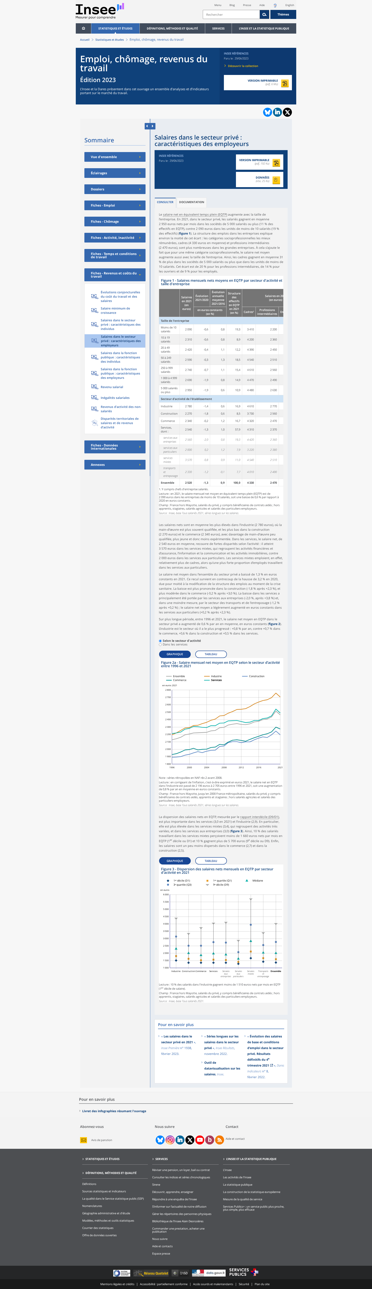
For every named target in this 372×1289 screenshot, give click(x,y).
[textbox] (231, 14)
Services (218, 28)
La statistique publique (237, 1184)
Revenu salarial (112, 387)
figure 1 (185, 233)
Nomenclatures (92, 1206)
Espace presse (161, 1253)
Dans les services (175, 644)
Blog (232, 5)
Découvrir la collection (243, 66)
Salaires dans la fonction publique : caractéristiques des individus (120, 357)
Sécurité (244, 1284)
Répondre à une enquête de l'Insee (174, 1199)
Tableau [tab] (211, 654)
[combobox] (249, 14)
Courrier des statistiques (97, 1228)
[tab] (165, 202)
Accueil (85, 40)
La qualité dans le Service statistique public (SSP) (113, 1198)
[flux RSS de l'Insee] (219, 1140)
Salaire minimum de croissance (115, 310)
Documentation (191, 202)
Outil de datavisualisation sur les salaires (222, 1068)
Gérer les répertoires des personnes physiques (181, 1214)
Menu (217, 5)
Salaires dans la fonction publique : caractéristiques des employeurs (120, 373)
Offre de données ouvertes (99, 1235)
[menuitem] (83, 28)
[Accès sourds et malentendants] (275, 7)
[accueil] (83, 28)
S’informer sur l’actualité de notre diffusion (179, 1206)
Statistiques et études (115, 28)
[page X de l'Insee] (190, 1140)
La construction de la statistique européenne (251, 1192)
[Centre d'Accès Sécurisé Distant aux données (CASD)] (181, 1276)
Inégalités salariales (115, 398)
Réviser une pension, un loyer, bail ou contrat (181, 1170)
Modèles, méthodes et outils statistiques (108, 1220)
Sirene (156, 1184)
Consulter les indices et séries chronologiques (181, 1177)
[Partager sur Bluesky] (267, 112)
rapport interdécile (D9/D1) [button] (259, 817)
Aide (262, 5)
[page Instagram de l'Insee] (170, 1139)
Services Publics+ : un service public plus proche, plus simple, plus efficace (253, 1208)
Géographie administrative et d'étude (106, 1213)
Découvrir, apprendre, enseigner (172, 1192)
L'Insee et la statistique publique (264, 28)
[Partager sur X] (287, 112)
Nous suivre (159, 1239)
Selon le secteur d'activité (182, 641)
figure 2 (274, 624)
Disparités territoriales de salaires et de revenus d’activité (120, 423)
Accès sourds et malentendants (213, 1284)
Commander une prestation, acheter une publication (178, 1230)
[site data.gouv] (209, 1276)
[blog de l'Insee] (210, 1140)
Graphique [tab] (175, 654)
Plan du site (262, 1284)
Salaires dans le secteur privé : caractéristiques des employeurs (121, 340)
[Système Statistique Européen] (122, 1276)
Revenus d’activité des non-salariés (121, 409)
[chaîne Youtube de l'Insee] (200, 1140)
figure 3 (236, 831)
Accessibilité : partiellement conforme (164, 1284)
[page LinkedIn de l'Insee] (180, 1140)
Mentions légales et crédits (117, 1284)
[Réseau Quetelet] (151, 1276)
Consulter (165, 202)
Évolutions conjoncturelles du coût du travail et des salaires (120, 296)
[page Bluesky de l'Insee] (160, 1139)
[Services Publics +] (244, 1276)
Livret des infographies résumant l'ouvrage (114, 1111)
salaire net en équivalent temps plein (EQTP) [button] (195, 214)
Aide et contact (235, 1139)
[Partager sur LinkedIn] (277, 112)
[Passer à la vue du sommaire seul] (152, 126)
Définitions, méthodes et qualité (172, 28)
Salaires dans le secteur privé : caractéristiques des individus (121, 324)
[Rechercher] (264, 14)
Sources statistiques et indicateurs (104, 1191)
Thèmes (283, 14)
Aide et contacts (162, 1246)
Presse (247, 5)
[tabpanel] (221, 395)
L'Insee (227, 1170)
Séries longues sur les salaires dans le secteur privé (221, 1042)
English (289, 5)
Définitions (89, 1184)
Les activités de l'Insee (237, 1177)
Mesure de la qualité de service (242, 1199)
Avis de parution (101, 1140)
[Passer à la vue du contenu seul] (147, 126)
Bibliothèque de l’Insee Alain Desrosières (177, 1221)
